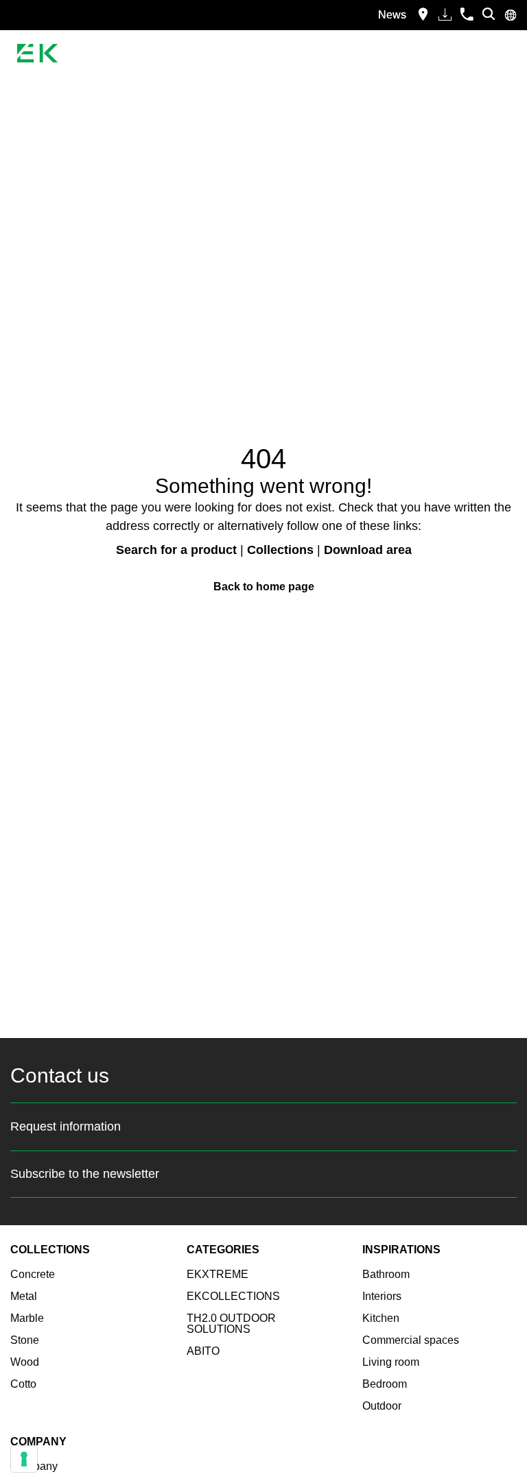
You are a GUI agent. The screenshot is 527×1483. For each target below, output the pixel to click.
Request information (65, 1126)
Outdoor (381, 1406)
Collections (280, 550)
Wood (24, 1362)
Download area (368, 550)
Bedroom (384, 1384)
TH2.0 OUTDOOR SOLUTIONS (231, 1323)
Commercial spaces (410, 1340)
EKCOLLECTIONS (233, 1296)
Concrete (32, 1274)
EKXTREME (217, 1274)
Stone (24, 1340)
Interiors (381, 1296)
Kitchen (380, 1318)
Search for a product (176, 550)
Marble (27, 1318)
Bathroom (386, 1274)
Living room (390, 1362)
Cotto (23, 1384)
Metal (23, 1296)
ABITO (203, 1351)
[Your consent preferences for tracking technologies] (24, 1459)
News (392, 15)
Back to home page (263, 586)
